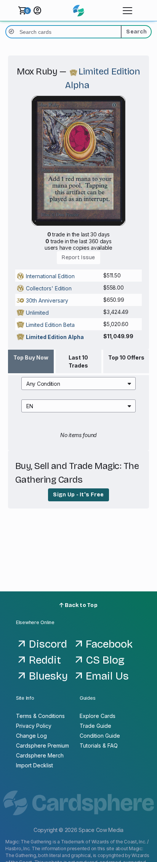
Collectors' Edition (49, 288)
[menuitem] (78, 383)
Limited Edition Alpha (55, 337)
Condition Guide (100, 735)
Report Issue (78, 257)
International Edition (50, 276)
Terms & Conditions (40, 716)
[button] (78, 383)
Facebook (109, 644)
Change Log (31, 735)
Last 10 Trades (78, 361)
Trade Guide (95, 726)
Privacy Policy (33, 726)
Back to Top (81, 605)
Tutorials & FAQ (99, 745)
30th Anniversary (47, 300)
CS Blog (105, 660)
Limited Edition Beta (50, 325)
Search (136, 32)
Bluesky (48, 676)
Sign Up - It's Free (78, 494)
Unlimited (37, 312)
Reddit (45, 660)
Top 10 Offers (126, 357)
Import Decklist (34, 765)
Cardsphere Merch (40, 755)
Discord (48, 644)
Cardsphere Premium (42, 745)
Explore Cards (97, 716)
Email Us (107, 676)
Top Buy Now (30, 357)
